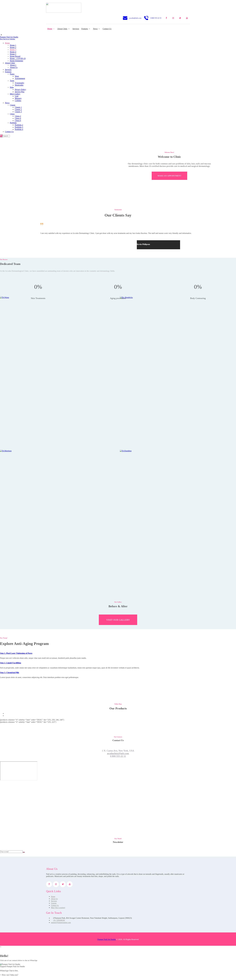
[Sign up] (24, 852)
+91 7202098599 (59, 920)
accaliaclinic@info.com (118, 753)
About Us (54, 899)
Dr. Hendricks (178, 361)
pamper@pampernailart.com (61, 922)
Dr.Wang (58, 361)
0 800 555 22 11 (118, 756)
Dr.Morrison (58, 515)
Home (53, 897)
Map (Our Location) (58, 908)
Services (54, 901)
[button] (118, 965)
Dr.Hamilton (178, 515)
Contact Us (55, 905)
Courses (53, 903)
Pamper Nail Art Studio (106, 939)
